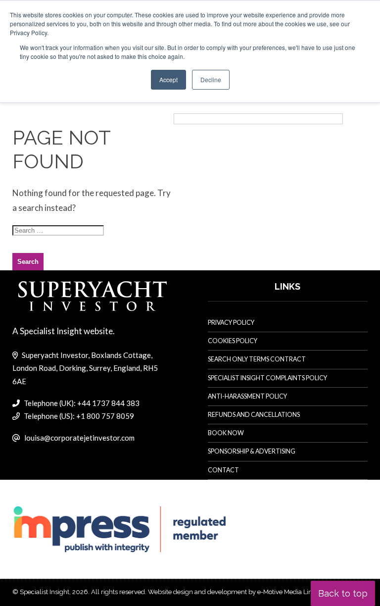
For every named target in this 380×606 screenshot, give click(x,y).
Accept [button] (168, 79)
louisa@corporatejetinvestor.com (79, 437)
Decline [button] (210, 79)
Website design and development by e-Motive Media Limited (237, 592)
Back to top (343, 593)
